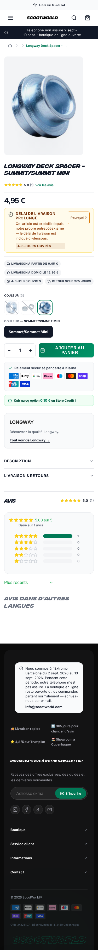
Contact (17, 872)
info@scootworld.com (43, 707)
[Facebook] (26, 809)
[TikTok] (38, 809)
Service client (22, 844)
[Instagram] (15, 809)
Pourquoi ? (79, 218)
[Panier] (87, 18)
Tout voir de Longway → (30, 440)
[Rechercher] (74, 18)
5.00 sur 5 (43, 520)
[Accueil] (10, 45)
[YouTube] (49, 809)
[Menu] (10, 18)
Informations (21, 858)
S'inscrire (73, 793)
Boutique (18, 830)
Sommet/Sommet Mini (28, 331)
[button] (26, 536)
